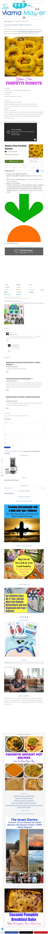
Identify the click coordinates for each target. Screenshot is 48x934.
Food (9, 21)
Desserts (12, 297)
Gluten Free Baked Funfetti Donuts (19, 298)
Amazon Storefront (9, 493)
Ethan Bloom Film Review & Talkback (24, 798)
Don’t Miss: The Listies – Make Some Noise (24, 796)
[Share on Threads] (2, 472)
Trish (10, 332)
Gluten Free (19, 297)
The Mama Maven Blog (24, 9)
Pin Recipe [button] (35, 161)
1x (37, 171)
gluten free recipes (27, 298)
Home (5, 21)
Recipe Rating (6, 417)
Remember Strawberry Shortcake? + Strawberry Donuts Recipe (23, 397)
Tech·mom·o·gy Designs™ (33, 929)
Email (5, 438)
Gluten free (12, 298)
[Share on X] (2, 461)
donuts (9, 298)
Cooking (9, 297)
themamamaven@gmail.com (11, 480)
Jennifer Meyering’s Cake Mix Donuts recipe (29, 31)
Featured (14, 297)
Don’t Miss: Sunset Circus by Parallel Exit (24, 800)
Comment (6, 422)
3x (42, 171)
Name (5, 434)
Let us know (22, 252)
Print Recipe (15, 161)
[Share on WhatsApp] (2, 470)
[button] (5, 154)
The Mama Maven (15, 344)
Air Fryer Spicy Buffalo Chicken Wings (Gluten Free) (24, 803)
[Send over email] (2, 468)
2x (39, 171)
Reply (7, 340)
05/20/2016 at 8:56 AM (14, 334)
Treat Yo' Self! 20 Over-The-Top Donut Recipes (18, 378)
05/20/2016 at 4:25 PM (16, 346)
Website (5, 443)
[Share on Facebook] (2, 458)
